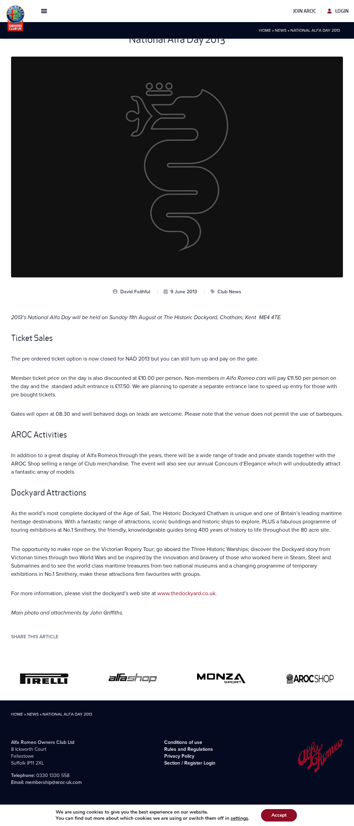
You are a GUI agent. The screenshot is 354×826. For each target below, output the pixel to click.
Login (341, 11)
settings (239, 818)
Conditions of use (183, 742)
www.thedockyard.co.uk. (187, 593)
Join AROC (304, 11)
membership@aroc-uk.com (53, 782)
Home (265, 30)
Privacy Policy (179, 756)
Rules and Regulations (188, 749)
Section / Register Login (189, 763)
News (281, 30)
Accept (279, 815)
